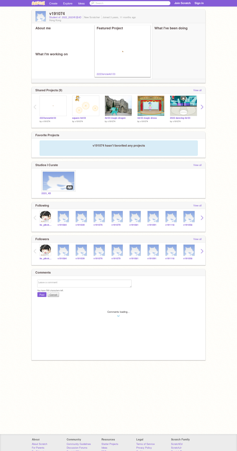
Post (41, 294)
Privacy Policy (144, 447)
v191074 (46, 121)
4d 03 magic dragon (115, 118)
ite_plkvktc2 (46, 224)
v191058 (187, 224)
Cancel (53, 294)
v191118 (169, 224)
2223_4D (46, 193)
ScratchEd (176, 444)
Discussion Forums (77, 447)
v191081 (133, 224)
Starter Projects (109, 444)
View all (197, 90)
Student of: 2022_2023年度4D (65, 17)
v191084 (62, 224)
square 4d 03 (79, 118)
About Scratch (39, 444)
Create (53, 3)
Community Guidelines (79, 444)
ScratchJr (176, 447)
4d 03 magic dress (147, 118)
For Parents (38, 447)
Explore (67, 3)
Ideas (81, 3)
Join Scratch (182, 3)
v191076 (98, 224)
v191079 (116, 224)
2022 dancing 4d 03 (180, 118)
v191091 (151, 224)
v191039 (80, 224)
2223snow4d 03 (106, 74)
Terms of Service (145, 444)
